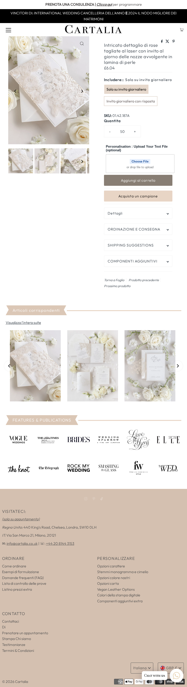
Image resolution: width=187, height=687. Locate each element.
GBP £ (171, 668)
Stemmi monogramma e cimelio (122, 571)
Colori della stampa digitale (118, 595)
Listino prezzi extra (17, 589)
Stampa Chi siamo (16, 638)
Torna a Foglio (114, 280)
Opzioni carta (108, 583)
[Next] (82, 91)
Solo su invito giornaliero (126, 89)
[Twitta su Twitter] (168, 41)
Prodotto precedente (144, 280)
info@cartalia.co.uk (22, 543)
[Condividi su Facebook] (162, 41)
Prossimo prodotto (117, 286)
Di (3, 627)
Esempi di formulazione (20, 571)
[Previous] (15, 91)
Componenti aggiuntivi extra (120, 601)
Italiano (140, 668)
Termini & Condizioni (18, 650)
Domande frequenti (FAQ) (23, 577)
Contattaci (10, 621)
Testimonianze (13, 644)
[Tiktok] (101, 499)
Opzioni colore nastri (113, 577)
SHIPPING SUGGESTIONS (131, 245)
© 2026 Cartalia (15, 681)
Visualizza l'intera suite (23, 322)
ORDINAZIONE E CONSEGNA (134, 229)
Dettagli (115, 213)
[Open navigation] (8, 29)
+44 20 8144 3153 (60, 543)
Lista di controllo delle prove (24, 583)
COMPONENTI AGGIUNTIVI (132, 261)
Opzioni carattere (111, 566)
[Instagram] (85, 499)
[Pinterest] (94, 499)
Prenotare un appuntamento (25, 633)
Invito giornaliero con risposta (130, 101)
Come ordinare (14, 566)
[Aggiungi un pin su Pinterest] (173, 41)
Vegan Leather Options (116, 589)
